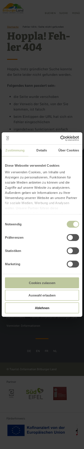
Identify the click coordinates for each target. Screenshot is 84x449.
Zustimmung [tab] (15, 150)
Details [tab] (41, 150)
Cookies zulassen (42, 282)
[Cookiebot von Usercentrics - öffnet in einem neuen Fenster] (60, 138)
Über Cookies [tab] (68, 150)
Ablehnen (42, 308)
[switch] (73, 237)
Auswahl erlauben (42, 295)
